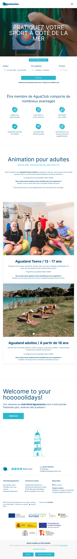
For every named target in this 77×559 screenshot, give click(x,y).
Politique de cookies (21, 504)
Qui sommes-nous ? (9, 485)
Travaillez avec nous (9, 487)
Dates (5, 66)
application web (33, 278)
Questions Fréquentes (10, 491)
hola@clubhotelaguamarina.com (50, 471)
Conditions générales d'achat (61, 492)
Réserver (13, 416)
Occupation (36, 66)
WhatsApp (44, 469)
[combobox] (16, 70)
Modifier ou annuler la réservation (63, 490)
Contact (5, 489)
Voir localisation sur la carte (35, 491)
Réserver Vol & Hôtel (38, 60)
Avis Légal (26, 502)
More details (63, 545)
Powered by (46, 502)
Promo (62, 66)
